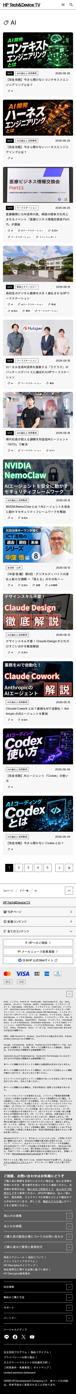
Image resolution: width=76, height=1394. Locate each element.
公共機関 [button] (53, 585)
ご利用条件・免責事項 (17, 1367)
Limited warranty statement (20, 1372)
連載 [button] (38, 585)
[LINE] (6, 1337)
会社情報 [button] (9, 1286)
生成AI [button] (54, 230)
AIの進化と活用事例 (27, 73)
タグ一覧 (24, 890)
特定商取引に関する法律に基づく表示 (26, 1269)
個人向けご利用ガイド (40, 1189)
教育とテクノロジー (27, 287)
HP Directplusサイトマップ (19, 1265)
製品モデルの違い (53, 1201)
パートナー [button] (10, 1318)
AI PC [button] (52, 450)
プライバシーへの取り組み (19, 1357)
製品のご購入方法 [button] (14, 1297)
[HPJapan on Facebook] (15, 1337)
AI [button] (12, 90)
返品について (36, 1257)
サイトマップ (41, 1367)
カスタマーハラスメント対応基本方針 (26, 1362)
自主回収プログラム (15, 1352)
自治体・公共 (14, 567)
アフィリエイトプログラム (19, 1261)
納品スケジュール (14, 1257)
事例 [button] (28, 310)
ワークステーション (27, 207)
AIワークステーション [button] (32, 230)
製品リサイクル (40, 1352)
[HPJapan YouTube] (32, 1337)
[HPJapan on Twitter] (23, 1337)
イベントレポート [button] (48, 237)
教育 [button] (53, 304)
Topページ (8, 890)
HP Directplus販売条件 (17, 1273)
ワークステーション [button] (21, 237)
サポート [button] (9, 1307)
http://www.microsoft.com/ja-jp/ (26, 1154)
